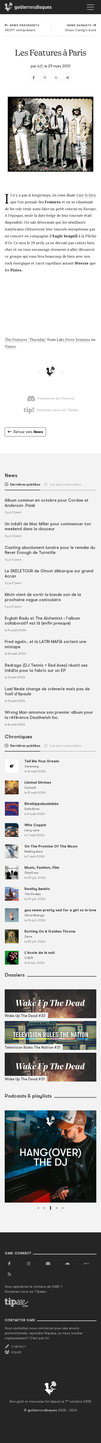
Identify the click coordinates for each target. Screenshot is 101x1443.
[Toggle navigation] (90, 7)
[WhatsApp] (56, 77)
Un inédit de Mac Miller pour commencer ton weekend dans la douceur (48, 526)
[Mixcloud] (86, 1264)
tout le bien (86, 195)
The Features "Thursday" (25, 339)
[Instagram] (28, 1264)
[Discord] (48, 1264)
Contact (18, 1346)
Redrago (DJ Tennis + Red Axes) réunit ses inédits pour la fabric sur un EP (46, 668)
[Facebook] (33, 77)
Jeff (39, 66)
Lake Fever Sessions (73, 339)
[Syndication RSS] (9, 1274)
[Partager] (67, 77)
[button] (38, 1208)
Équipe (16, 1352)
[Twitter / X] (45, 77)
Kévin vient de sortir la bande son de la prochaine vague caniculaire (43, 597)
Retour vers (28, 432)
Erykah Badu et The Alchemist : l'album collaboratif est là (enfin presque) (42, 621)
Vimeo (10, 346)
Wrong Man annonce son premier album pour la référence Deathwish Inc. (49, 715)
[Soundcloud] (67, 1264)
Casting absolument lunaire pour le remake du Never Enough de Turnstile (50, 550)
